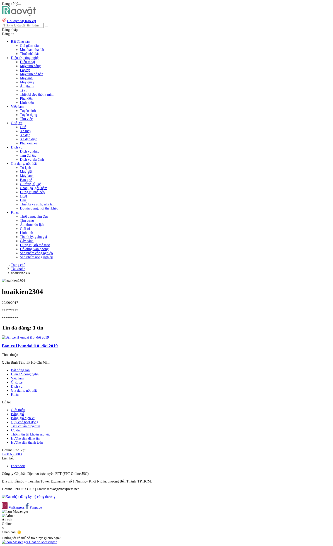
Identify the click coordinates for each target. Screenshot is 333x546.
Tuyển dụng (28, 115)
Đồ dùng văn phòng (34, 249)
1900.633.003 (12, 454)
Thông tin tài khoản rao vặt (30, 434)
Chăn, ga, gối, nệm (33, 188)
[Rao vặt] (19, 15)
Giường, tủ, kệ (30, 184)
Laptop (25, 70)
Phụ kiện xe (28, 143)
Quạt (23, 196)
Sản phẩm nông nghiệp (36, 257)
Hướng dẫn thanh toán (27, 442)
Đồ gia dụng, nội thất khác (39, 208)
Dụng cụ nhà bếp (32, 192)
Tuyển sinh (28, 111)
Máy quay (27, 82)
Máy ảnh (26, 78)
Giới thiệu (18, 410)
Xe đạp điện (28, 139)
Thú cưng (27, 220)
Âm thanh (27, 86)
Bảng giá (17, 414)
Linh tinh (26, 233)
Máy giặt (26, 172)
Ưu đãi (16, 430)
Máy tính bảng (30, 66)
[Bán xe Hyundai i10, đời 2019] (25, 337)
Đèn (23, 200)
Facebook (18, 466)
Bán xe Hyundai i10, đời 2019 (30, 346)
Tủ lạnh (25, 167)
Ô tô (23, 127)
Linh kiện (27, 102)
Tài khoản (18, 269)
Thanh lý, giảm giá (33, 237)
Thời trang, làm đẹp (34, 216)
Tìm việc (26, 119)
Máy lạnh (27, 176)
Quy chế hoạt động (24, 422)
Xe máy (25, 131)
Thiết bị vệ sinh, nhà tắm (37, 204)
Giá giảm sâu (29, 45)
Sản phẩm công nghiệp (36, 253)
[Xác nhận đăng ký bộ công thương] (28, 497)
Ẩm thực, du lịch (32, 224)
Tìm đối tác (28, 155)
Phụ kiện (26, 98)
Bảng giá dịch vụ (23, 418)
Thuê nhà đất (29, 54)
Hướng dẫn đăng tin (25, 438)
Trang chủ (18, 265)
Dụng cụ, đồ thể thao (35, 245)
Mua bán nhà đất (32, 50)
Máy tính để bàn (31, 74)
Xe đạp (25, 135)
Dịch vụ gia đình (32, 159)
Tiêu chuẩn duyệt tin (25, 426)
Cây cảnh (27, 241)
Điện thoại (27, 62)
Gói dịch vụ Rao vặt (21, 21)
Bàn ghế (26, 180)
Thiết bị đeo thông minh (37, 94)
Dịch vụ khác (29, 151)
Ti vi (23, 90)
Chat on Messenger (42, 542)
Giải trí (25, 229)
